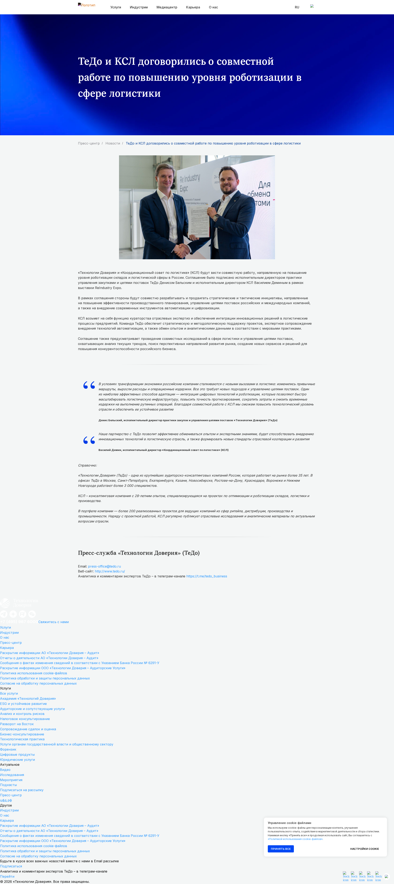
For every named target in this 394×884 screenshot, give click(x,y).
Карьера (7, 648)
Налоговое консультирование (25, 719)
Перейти (7, 876)
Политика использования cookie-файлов (33, 673)
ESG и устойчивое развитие (23, 704)
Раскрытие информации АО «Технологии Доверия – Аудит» (49, 653)
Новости (112, 143)
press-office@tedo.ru (104, 566)
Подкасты (8, 785)
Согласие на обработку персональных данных (38, 683)
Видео (5, 770)
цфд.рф (6, 800)
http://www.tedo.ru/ (110, 571)
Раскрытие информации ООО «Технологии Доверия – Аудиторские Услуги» (62, 668)
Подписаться (11, 866)
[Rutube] (22, 617)
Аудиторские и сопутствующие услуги (32, 709)
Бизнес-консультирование (22, 734)
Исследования (12, 775)
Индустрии (9, 632)
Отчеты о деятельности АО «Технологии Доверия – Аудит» (49, 658)
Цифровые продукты (17, 754)
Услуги (5, 627)
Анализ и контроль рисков (22, 714)
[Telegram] (3, 617)
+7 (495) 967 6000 (19, 621)
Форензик (8, 749)
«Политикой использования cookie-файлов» (295, 839)
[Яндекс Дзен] (13, 617)
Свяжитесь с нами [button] (53, 622)
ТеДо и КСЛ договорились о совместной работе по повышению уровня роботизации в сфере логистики (213, 143)
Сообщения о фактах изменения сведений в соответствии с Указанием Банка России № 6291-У (79, 663)
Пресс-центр (89, 143)
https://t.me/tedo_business (206, 576)
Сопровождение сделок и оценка (28, 729)
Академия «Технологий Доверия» (28, 698)
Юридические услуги (17, 760)
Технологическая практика (22, 739)
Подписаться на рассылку (22, 790)
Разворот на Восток (17, 724)
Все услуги (9, 693)
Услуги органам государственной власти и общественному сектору (56, 744)
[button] (370, 876)
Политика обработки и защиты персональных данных (45, 678)
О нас (213, 7)
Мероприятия (11, 780)
